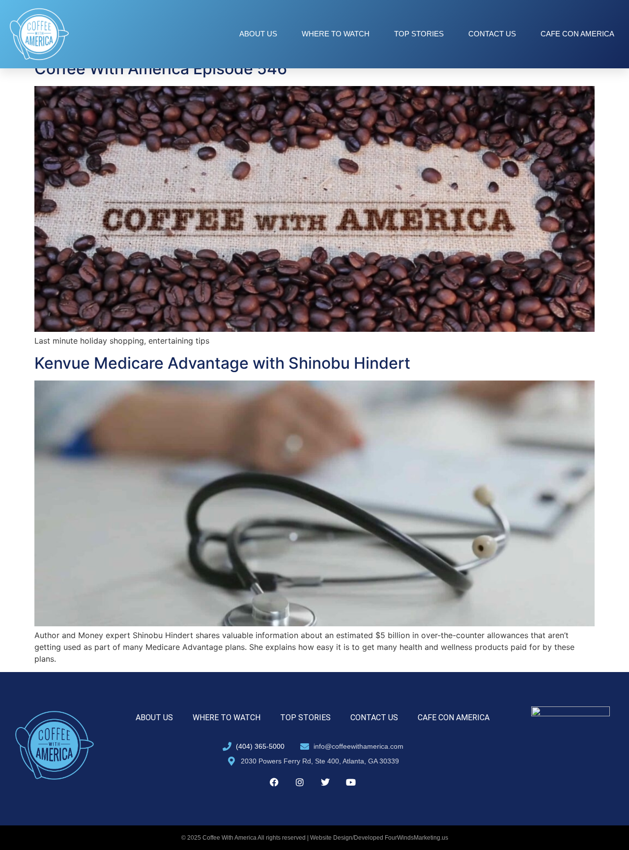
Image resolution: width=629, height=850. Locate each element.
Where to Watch (336, 33)
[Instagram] (300, 782)
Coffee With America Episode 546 (160, 68)
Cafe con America (577, 33)
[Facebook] (274, 782)
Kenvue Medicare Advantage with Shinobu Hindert (222, 363)
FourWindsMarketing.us (416, 837)
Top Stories (419, 33)
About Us (258, 33)
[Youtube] (351, 782)
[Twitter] (325, 782)
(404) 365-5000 (260, 746)
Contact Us (492, 33)
